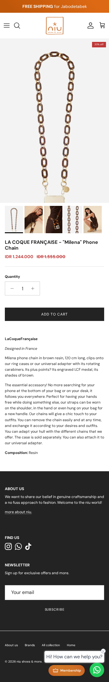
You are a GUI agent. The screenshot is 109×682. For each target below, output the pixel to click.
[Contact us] (97, 670)
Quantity (12, 276)
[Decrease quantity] (10, 288)
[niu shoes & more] (54, 26)
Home (71, 645)
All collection (51, 645)
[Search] (20, 25)
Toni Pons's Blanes (43, 9)
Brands (30, 645)
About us (11, 645)
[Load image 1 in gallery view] (54, 121)
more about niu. (18, 512)
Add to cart (54, 314)
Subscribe (54, 609)
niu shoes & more (29, 661)
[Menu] (6, 25)
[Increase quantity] (34, 288)
